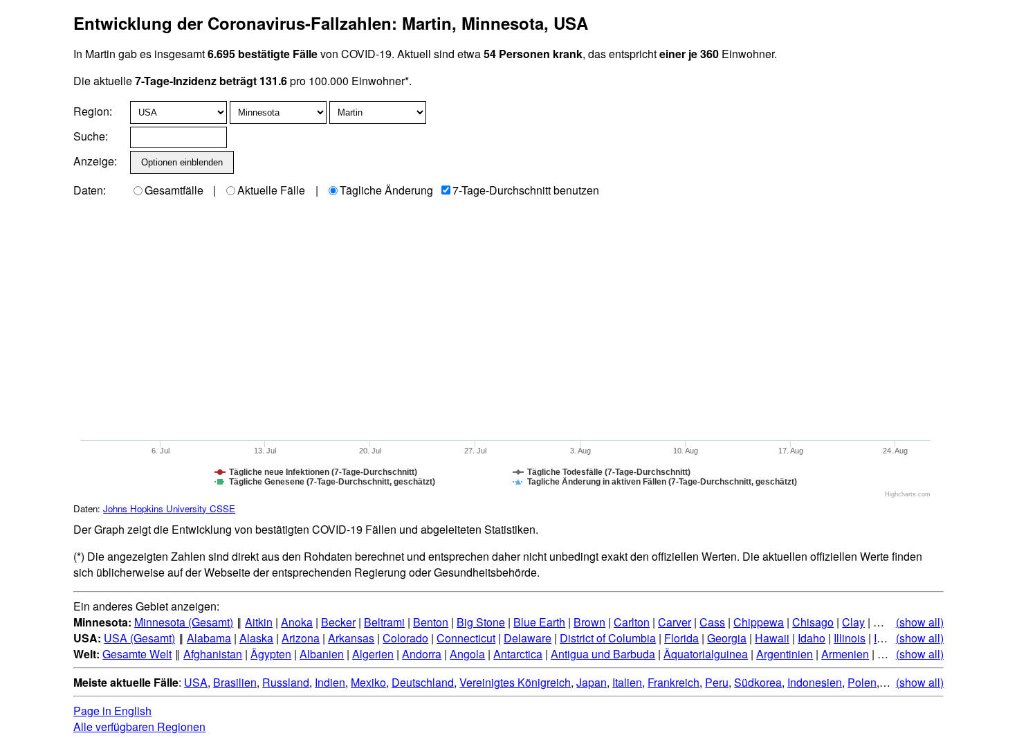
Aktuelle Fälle (271, 190)
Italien (627, 682)
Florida (681, 638)
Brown (589, 622)
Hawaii (772, 638)
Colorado (405, 638)
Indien (330, 682)
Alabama (209, 638)
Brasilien (235, 682)
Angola (467, 654)
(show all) (920, 622)
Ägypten (270, 654)
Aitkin (259, 622)
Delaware (527, 638)
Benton (430, 622)
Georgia (726, 638)
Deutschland (423, 682)
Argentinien (784, 654)
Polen (862, 682)
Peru (717, 682)
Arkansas (351, 638)
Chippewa (758, 622)
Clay (853, 622)
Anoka (297, 622)
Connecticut (466, 638)
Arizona (301, 638)
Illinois (849, 638)
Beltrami (384, 622)
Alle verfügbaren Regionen (139, 726)
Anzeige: (93, 161)
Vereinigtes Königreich (515, 682)
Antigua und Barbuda (603, 654)
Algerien (373, 654)
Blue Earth (539, 622)
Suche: (90, 136)
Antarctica (517, 654)
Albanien (322, 654)
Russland (285, 682)
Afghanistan (212, 654)
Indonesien (814, 682)
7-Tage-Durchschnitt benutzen (525, 190)
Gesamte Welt (137, 654)
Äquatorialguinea (705, 654)
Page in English (112, 711)
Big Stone (481, 622)
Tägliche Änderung (386, 190)
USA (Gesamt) (139, 638)
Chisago (813, 622)
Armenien (845, 654)
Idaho (811, 638)
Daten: (89, 190)
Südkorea (758, 682)
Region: (92, 111)
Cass (712, 622)
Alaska (256, 638)
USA (196, 682)
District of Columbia (608, 638)
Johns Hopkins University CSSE (169, 508)
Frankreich (673, 682)
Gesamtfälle (174, 190)
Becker (338, 622)
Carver (674, 622)
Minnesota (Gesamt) (183, 622)
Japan (591, 682)
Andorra (421, 654)
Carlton (632, 622)
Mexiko (368, 682)
